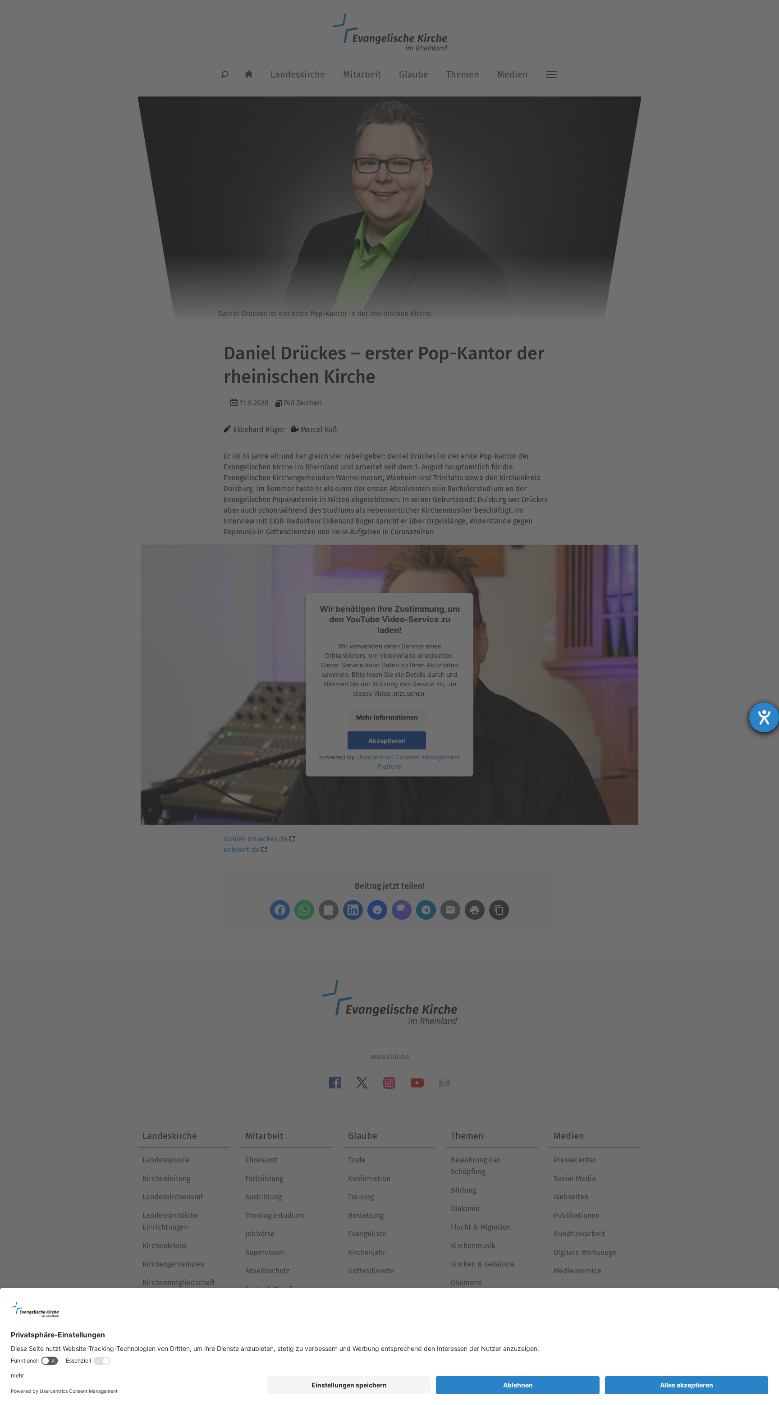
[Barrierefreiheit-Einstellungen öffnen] (764, 717)
